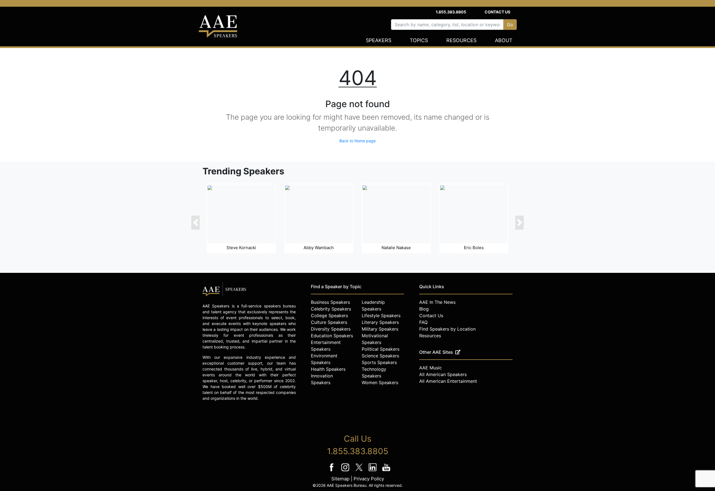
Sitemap (340, 479)
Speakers (378, 40)
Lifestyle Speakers (381, 315)
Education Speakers (332, 335)
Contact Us (497, 11)
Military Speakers (380, 329)
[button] (195, 223)
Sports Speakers (379, 362)
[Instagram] (346, 471)
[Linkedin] (373, 471)
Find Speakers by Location (447, 329)
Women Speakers (380, 382)
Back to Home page (357, 140)
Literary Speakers (380, 322)
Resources (461, 40)
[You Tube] (386, 471)
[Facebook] (332, 471)
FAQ (423, 322)
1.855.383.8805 (451, 11)
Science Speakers (380, 355)
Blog (424, 309)
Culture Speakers (329, 322)
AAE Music (430, 367)
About (504, 40)
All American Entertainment (448, 381)
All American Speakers (443, 374)
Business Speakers (330, 302)
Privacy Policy (369, 479)
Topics (419, 40)
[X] (359, 471)
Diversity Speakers (331, 329)
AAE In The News (437, 302)
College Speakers (329, 315)
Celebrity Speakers (331, 309)
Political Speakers (380, 349)
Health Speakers (328, 369)
